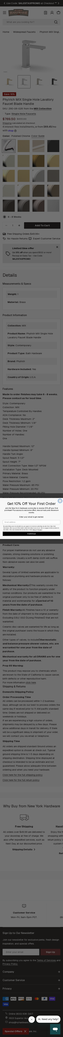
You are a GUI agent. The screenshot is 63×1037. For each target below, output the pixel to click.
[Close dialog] (60, 501)
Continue (31, 533)
